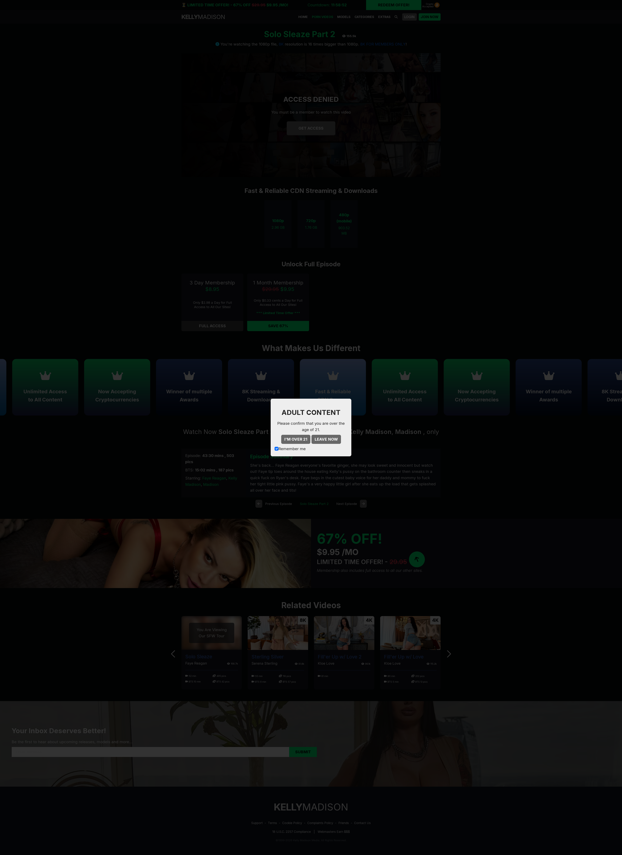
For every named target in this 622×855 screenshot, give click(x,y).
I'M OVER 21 (295, 439)
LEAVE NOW (326, 439)
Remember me (292, 448)
